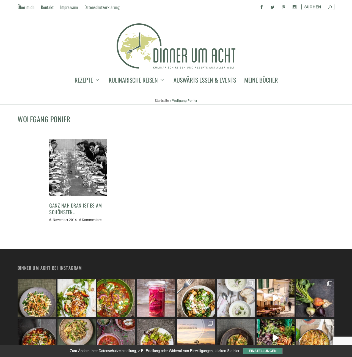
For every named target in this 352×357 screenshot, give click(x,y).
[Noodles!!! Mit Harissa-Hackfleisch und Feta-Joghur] (196, 298)
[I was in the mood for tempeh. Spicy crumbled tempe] (156, 338)
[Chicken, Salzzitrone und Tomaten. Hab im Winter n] (116, 338)
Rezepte (84, 81)
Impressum (69, 7)
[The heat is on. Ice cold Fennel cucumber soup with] (236, 298)
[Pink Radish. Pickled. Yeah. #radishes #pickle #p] (156, 298)
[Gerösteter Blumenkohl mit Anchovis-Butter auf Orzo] (236, 338)
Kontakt (47, 7)
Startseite (162, 101)
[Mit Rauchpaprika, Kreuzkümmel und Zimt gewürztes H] (116, 298)
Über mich (26, 7)
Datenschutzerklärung (102, 7)
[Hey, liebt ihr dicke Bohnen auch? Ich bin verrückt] (37, 338)
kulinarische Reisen (133, 81)
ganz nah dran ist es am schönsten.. (75, 208)
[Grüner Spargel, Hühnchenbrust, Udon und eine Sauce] (76, 338)
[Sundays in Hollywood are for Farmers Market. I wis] (276, 338)
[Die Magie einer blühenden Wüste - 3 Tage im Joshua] (196, 338)
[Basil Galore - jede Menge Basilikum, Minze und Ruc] (76, 298)
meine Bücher (261, 81)
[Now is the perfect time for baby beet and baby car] (315, 298)
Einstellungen (263, 351)
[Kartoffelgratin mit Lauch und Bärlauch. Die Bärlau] (315, 338)
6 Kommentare (90, 220)
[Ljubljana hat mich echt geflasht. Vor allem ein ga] (276, 298)
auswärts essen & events (205, 81)
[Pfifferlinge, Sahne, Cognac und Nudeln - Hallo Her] (37, 298)
